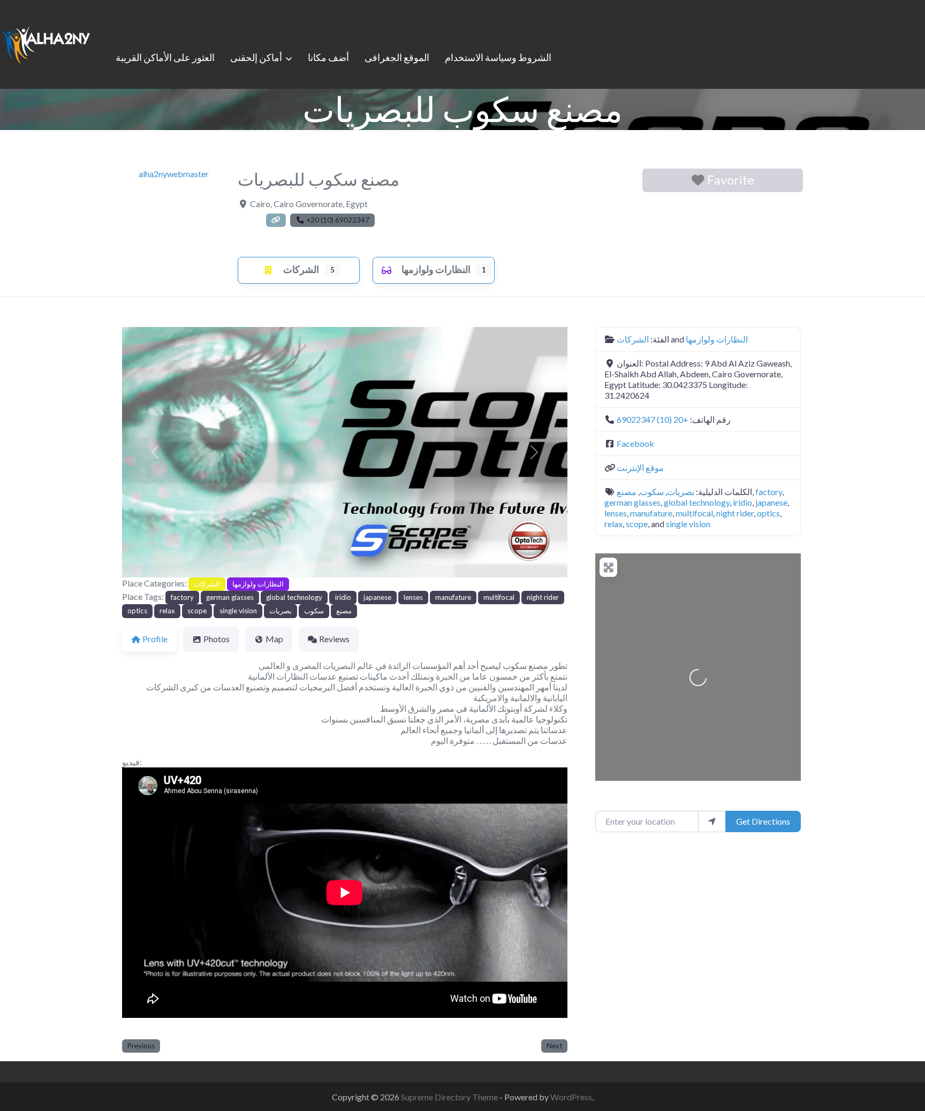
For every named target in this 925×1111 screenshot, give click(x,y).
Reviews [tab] (334, 639)
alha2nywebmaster (174, 174)
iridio (343, 597)
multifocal (498, 597)
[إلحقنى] (45, 42)
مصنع (344, 610)
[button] (155, 452)
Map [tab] (274, 639)
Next (554, 1045)
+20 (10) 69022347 (652, 419)
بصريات (280, 610)
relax (167, 610)
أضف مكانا (328, 57)
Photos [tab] (216, 639)
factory (182, 597)
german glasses (230, 597)
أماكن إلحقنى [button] (256, 57)
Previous (141, 1045)
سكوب (314, 610)
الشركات (301, 269)
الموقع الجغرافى (397, 57)
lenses (413, 597)
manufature (453, 597)
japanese (377, 597)
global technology (294, 597)
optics (137, 610)
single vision (238, 610)
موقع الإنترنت (640, 467)
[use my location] (712, 821)
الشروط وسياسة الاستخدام (498, 57)
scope (197, 610)
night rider (543, 597)
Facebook (635, 443)
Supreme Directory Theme (450, 1097)
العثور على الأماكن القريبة (165, 57)
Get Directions (763, 821)
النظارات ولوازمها (436, 269)
